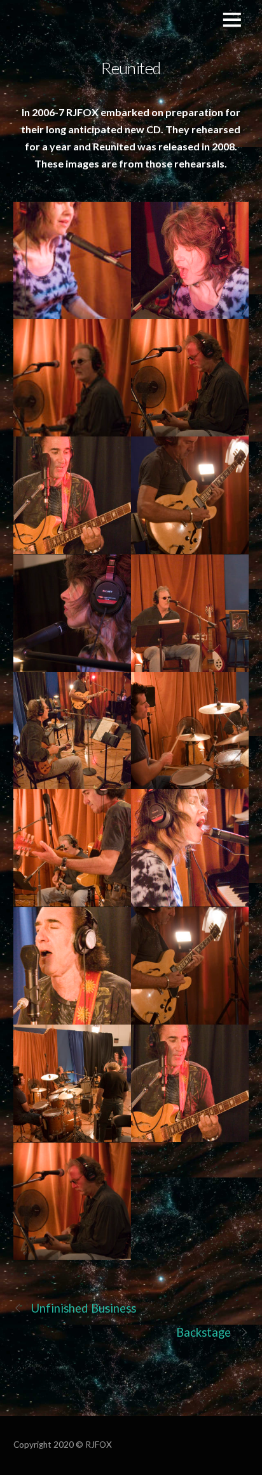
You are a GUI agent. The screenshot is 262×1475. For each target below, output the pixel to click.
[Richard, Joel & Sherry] (72, 730)
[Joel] (190, 495)
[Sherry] (190, 260)
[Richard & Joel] (72, 848)
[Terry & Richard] (190, 730)
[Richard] (190, 377)
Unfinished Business (84, 1308)
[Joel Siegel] (72, 495)
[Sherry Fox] (72, 260)
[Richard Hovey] (72, 377)
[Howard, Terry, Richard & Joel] (72, 1083)
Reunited (131, 67)
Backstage (203, 1332)
